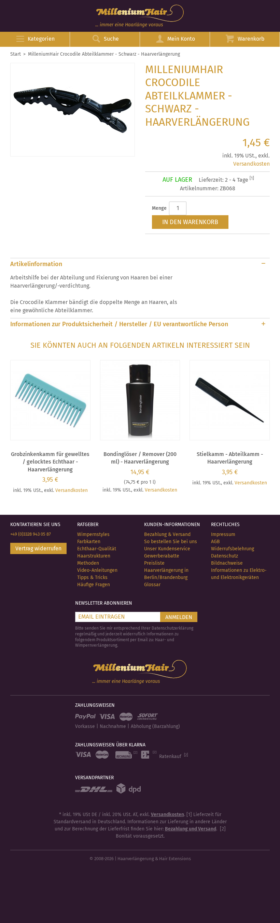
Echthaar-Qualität (96, 549)
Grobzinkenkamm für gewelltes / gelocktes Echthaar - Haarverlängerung (50, 462)
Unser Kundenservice (167, 549)
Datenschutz (224, 556)
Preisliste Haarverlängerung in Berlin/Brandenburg (166, 570)
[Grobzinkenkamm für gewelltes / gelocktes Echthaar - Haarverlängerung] (50, 400)
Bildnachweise (227, 563)
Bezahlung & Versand (167, 534)
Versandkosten (251, 164)
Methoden (88, 563)
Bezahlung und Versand (190, 829)
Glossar (152, 585)
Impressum (223, 534)
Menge (159, 208)
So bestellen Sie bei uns (170, 542)
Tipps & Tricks (92, 577)
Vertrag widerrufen (38, 548)
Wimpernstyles (93, 534)
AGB (215, 542)
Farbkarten (88, 542)
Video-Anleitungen (97, 570)
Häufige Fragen (93, 585)
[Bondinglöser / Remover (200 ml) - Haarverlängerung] (140, 400)
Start (15, 54)
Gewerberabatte (161, 556)
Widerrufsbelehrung (232, 549)
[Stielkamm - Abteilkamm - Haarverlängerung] (230, 400)
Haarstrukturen (93, 556)
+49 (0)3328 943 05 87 (30, 534)
